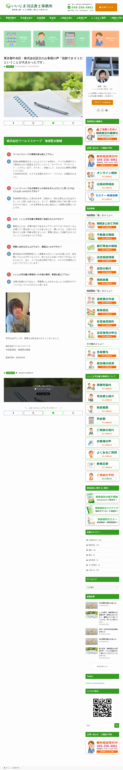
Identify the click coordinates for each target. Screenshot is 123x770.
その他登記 (94, 565)
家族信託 (94, 545)
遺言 (92, 555)
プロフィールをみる (102, 102)
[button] (13, 123)
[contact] (106, 110)
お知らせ (94, 570)
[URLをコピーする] (73, 123)
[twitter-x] (102, 110)
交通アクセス (107, 7)
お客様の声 (10, 66)
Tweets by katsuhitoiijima (95, 683)
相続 (92, 550)
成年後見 (93, 560)
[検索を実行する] (116, 725)
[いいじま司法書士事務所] (29, 7)
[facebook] (98, 110)
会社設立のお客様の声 (26, 373)
